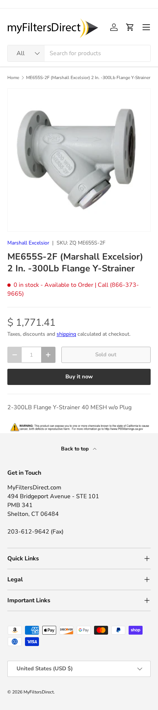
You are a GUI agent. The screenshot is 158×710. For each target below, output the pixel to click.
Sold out (105, 354)
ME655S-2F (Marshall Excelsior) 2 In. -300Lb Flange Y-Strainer (88, 77)
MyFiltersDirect (39, 692)
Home (13, 77)
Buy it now (79, 376)
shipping (66, 334)
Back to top (75, 448)
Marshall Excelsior (28, 242)
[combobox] (79, 53)
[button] (130, 27)
